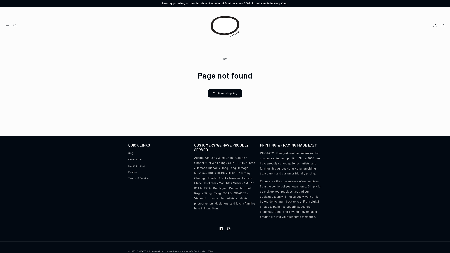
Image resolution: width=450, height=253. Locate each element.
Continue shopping (225, 93)
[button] (7, 25)
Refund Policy (136, 165)
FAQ (131, 153)
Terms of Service (138, 178)
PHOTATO (142, 251)
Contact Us (135, 159)
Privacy (132, 172)
